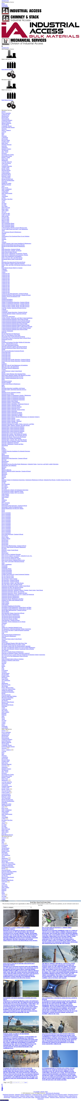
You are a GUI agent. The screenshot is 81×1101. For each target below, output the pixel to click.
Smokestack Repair (37, 1094)
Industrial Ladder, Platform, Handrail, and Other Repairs (16, 425)
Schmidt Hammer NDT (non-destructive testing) (55, 1094)
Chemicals (4, 298)
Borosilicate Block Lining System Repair (12, 259)
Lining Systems (5, 171)
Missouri (4, 475)
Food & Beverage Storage (8, 127)
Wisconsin (4, 657)
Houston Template (6, 382)
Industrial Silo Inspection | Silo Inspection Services (14, 435)
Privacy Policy (5, 537)
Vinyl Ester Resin (6, 177)
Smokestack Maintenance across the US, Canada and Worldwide (18, 594)
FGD (3, 669)
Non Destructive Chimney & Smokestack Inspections (15, 490)
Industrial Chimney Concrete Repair (11, 402)
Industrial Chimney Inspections (9, 411)
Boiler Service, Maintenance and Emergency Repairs (15, 255)
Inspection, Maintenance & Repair (10, 442)
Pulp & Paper (5, 117)
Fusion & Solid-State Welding (9, 696)
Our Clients (4, 206)
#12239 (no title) (6, 213)
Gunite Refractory (6, 173)
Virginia (4, 640)
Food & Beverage (6, 121)
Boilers (3, 666)
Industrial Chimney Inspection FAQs (11, 408)
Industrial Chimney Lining (26, 1096)
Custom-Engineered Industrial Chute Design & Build (15, 319)
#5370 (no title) (5, 219)
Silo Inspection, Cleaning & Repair (10, 580)
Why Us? (4, 212)
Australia (4, 242)
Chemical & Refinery (7, 120)
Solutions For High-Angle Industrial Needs (12, 600)
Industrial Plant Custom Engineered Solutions (13, 427)
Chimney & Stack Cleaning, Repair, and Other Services (15, 305)
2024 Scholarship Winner (8, 225)
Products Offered (6, 538)
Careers (3, 200)
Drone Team (5, 159)
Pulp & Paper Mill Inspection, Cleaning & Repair (14, 545)
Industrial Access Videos (8, 394)
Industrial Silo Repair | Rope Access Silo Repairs (14, 437)
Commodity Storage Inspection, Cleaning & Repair (14, 312)
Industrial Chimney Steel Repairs (10, 422)
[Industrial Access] (21, 14)
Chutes (3, 707)
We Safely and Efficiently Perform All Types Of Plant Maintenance (18, 647)
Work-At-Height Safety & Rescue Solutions (12, 659)
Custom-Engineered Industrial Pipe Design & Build (14, 323)
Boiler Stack (5, 143)
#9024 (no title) (5, 220)
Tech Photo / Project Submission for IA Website (13, 621)
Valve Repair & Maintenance (9, 636)
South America (5, 601)
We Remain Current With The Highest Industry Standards (16, 646)
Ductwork (4, 153)
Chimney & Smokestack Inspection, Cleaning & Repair (15, 302)
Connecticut (5, 315)
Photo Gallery (5, 209)
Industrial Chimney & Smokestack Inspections (13, 396)
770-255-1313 (5, 0)
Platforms (4, 715)
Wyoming (4, 661)
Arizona (4, 237)
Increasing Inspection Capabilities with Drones (13, 388)
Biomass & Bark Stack (7, 179)
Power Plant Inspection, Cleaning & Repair (12, 534)
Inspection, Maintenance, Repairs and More (12, 444)
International (5, 445)
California (4, 269)
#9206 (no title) (5, 222)
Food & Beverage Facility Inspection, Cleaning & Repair (16, 359)
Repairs (3, 693)
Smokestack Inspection (8, 1094)
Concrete (4, 131)
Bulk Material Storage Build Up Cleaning (12, 267)
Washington (5, 641)
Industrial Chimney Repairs (8, 418)
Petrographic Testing (7, 156)
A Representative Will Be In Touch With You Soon (14, 227)
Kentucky (4, 449)
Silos (3, 667)
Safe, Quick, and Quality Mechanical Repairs (13, 561)
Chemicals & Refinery (7, 299)
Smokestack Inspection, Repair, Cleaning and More (14, 593)
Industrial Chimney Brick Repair (10, 401)
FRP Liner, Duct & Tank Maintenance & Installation (15, 365)
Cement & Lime (6, 114)
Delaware (4, 332)
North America (5, 494)
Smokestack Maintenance (40, 1096)
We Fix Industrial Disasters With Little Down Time (14, 643)
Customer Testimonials (7, 331)
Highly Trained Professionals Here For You (12, 376)
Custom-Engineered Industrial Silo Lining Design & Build (16, 328)
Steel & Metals (5, 124)
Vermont (4, 637)
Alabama (4, 233)
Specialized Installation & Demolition (11, 606)
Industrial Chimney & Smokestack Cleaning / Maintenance (16, 395)
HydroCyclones (5, 676)
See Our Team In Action (8, 576)
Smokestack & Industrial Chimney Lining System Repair (16, 586)
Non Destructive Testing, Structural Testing (12, 491)
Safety (3, 186)
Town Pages (5, 631)
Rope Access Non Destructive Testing (11, 558)
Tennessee (4, 623)
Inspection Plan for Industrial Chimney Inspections (14, 441)
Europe (3, 341)
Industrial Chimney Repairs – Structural (11, 421)
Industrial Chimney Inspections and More (12, 415)
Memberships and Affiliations (9, 465)
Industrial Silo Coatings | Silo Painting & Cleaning (14, 434)
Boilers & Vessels (6, 684)
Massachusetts (5, 461)
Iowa (3, 447)
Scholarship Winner (6, 568)
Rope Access (5, 187)
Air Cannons (5, 164)
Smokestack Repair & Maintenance (10, 596)
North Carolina (5, 495)
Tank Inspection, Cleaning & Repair (11, 620)
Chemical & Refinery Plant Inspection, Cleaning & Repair (16, 295)
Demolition (4, 182)
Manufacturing (5, 116)
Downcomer (5, 139)
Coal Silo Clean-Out (7, 161)
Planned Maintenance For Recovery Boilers (12, 508)
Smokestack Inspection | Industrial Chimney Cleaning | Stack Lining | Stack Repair (22, 590)
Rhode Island (5, 553)
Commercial (5, 310)
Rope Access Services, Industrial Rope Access (13, 560)
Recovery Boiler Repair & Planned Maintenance (14, 547)
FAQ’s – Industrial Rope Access (10, 343)
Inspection (4, 146)
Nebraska (4, 481)
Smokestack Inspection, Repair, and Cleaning (13, 591)
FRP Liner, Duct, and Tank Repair (10, 366)
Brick (3, 133)
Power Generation (6, 113)
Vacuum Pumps (5, 673)
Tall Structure (5, 150)
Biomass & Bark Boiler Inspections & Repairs (13, 245)
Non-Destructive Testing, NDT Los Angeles (13, 492)
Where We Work (6, 207)
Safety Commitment (7, 189)
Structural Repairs (6, 170)
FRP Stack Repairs (6, 184)
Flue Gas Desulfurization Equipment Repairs (13, 351)
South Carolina (5, 603)
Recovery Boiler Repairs (8, 702)
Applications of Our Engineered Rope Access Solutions (15, 236)
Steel (3, 134)
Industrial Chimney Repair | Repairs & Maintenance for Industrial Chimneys (21, 416)
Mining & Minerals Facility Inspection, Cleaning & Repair (16, 471)
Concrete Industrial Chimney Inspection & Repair (14, 313)
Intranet (42, 1091)
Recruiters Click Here (7, 199)
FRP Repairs (5, 703)
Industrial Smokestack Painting (11, 1096)
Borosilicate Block (6, 174)
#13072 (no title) (6, 214)
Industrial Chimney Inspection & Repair (12, 406)
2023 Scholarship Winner (8, 223)
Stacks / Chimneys (6, 130)
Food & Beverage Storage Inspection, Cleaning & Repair (16, 361)
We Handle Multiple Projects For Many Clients (13, 644)
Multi (3, 478)
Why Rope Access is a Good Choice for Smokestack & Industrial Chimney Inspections (23, 654)
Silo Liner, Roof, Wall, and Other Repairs (12, 584)
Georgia (4, 369)
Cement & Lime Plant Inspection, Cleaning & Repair (15, 293)
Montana (4, 477)
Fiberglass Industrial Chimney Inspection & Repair (14, 346)
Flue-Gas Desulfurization (8, 180)
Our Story (4, 203)
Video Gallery (5, 210)
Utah (3, 633)
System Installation (6, 699)
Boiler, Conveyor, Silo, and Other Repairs (12, 257)
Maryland (4, 459)
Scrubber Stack (5, 141)
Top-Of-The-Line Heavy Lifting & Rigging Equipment (15, 630)
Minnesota (4, 472)
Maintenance (5, 160)
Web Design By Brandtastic (53, 1093)
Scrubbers (4, 672)
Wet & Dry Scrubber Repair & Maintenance (13, 651)
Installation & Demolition (8, 692)
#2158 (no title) (5, 217)
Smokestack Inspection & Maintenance (11, 588)
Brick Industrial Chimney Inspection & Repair (13, 263)
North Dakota (5, 497)
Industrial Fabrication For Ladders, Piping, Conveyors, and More (18, 424)
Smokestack (5, 147)
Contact (3, 197)
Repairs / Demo (5, 169)
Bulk (3, 266)
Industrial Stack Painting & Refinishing (11, 438)
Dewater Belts (5, 674)
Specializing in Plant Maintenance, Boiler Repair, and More (16, 607)
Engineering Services (7, 339)
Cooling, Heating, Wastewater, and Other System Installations (17, 318)
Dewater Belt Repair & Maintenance (11, 333)
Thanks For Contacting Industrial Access (12, 627)
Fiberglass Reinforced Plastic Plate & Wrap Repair (14, 348)
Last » (25, 1082)
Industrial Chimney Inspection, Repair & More (13, 409)
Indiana (3, 391)
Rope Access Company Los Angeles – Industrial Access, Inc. (17, 555)
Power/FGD (5, 535)
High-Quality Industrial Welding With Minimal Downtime (16, 375)
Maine (3, 454)
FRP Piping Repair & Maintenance (10, 368)
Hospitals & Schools (7, 381)
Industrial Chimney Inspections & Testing (12, 414)
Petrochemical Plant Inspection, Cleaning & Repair (14, 505)
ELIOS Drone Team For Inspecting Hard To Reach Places (16, 338)
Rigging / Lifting (6, 157)
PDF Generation (6, 502)
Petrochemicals (5, 118)
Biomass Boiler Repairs (7, 704)
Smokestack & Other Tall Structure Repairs (12, 587)
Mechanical (4, 462)
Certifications (5, 192)
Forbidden (4, 363)
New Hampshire (6, 484)
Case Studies (5, 6)
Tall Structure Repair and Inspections (11, 616)
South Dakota (5, 604)
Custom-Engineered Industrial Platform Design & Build (15, 325)
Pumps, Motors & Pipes (7, 687)
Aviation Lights (5, 167)
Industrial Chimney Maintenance (23, 1094)
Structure (4, 663)
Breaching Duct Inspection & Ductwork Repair (13, 262)
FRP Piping (4, 677)
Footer (3, 362)
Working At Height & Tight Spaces (10, 660)
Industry (4, 111)
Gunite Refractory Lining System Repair (12, 371)
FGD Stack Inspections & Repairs (10, 345)
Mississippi (4, 474)
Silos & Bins (5, 686)
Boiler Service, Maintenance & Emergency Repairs (14, 253)
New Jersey (4, 485)
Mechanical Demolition (7, 697)
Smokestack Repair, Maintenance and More (12, 598)
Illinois (3, 386)
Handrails (4, 713)
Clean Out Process (6, 163)
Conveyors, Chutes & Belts (8, 689)
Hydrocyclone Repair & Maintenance (11, 384)
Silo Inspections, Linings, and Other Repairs (13, 583)
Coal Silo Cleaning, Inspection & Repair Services (14, 308)
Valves (3, 682)
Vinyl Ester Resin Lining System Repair (12, 639)
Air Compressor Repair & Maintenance (11, 232)
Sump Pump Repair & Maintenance (10, 614)
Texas (3, 626)
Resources (4, 551)
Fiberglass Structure (6, 144)
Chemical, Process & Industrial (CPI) (11, 296)
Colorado (4, 309)
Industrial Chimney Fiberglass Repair (11, 405)
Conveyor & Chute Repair (8, 316)
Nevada (3, 482)
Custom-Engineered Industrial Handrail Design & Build (15, 322)
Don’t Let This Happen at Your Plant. (11, 335)
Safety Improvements (7, 193)
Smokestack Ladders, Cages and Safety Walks (22, 1097)
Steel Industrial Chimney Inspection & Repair (13, 613)
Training (4, 194)
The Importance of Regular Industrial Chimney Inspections (16, 629)
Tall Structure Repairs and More (10, 619)
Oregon (3, 501)
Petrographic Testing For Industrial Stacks (12, 507)
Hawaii (3, 372)
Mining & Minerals (6, 123)
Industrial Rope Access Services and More (12, 432)
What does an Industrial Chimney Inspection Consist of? (16, 653)
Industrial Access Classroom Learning (11, 392)
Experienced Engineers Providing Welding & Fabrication (16, 342)
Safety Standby (5, 190)
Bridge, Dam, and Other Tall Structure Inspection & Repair (16, 265)
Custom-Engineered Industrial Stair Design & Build (14, 329)
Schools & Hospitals (7, 570)
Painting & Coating (6, 183)
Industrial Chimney (6, 149)
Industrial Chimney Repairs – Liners (11, 419)
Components (5, 137)
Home (3, 3)
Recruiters (4, 548)
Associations (5, 196)
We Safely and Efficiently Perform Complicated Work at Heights (18, 649)
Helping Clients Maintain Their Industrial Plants (13, 374)
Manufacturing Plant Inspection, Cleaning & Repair (14, 458)
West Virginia (5, 650)
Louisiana (4, 452)
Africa (3, 230)
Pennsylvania (5, 504)
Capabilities (4, 270)
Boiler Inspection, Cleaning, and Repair (11, 250)
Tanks (3, 664)
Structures (4, 129)
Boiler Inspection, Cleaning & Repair (11, 249)
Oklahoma (4, 500)
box (2, 260)
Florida (3, 349)
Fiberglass (4, 136)
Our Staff (4, 204)
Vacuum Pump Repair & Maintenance (11, 634)
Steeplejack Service (73, 1094)
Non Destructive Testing (8, 154)
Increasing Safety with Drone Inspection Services (14, 389)
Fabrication (4, 706)
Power (3, 510)
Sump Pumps (5, 679)
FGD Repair (5, 670)
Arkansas (4, 239)
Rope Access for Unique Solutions (10, 557)
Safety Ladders (5, 712)
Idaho (3, 385)
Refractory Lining (6, 176)
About (3, 202)
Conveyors (4, 709)
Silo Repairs (5, 700)
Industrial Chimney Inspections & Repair (12, 412)
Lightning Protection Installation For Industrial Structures (16, 451)
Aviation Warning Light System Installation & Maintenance (16, 243)
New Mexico (5, 487)
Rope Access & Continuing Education (11, 554)
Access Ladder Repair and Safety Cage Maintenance (15, 229)
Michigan (4, 467)
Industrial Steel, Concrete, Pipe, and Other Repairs (14, 439)
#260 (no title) (5, 216)
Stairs (3, 716)
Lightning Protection (7, 166)
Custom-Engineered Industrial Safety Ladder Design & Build (17, 326)
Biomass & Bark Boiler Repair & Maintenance (13, 246)
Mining (3, 468)
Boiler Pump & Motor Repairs (9, 252)
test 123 (3, 624)
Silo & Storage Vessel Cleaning (9, 578)
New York (4, 488)
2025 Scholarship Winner (8, 226)
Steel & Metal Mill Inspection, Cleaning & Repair (14, 610)
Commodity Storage (7, 126)
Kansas (3, 448)
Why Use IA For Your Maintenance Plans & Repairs (15, 656)
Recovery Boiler (6, 140)
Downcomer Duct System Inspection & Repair (13, 336)
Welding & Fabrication (7, 690)
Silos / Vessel (5, 151)
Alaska (3, 235)
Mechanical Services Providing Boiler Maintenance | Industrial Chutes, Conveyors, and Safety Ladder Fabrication (30, 464)
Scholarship (4, 5)
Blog (3, 247)
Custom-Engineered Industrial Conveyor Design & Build (16, 320)
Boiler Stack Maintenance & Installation (12, 256)
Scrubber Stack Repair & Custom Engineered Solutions (15, 574)
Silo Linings (5, 710)
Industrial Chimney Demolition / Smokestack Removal (15, 404)
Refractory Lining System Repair (10, 550)
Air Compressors (6, 680)
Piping (3, 717)
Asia (3, 240)
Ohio (3, 498)
